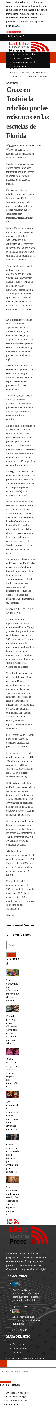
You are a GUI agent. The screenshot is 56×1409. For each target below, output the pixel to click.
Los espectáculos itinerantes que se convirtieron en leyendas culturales (12, 1115)
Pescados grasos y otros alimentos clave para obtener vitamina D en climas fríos (12, 1030)
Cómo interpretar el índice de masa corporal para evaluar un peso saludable (12, 1158)
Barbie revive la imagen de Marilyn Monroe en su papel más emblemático (12, 1073)
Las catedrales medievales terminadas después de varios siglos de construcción (12, 1201)
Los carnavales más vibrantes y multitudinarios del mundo (12, 990)
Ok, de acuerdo (13, 32)
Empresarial (12, 83)
